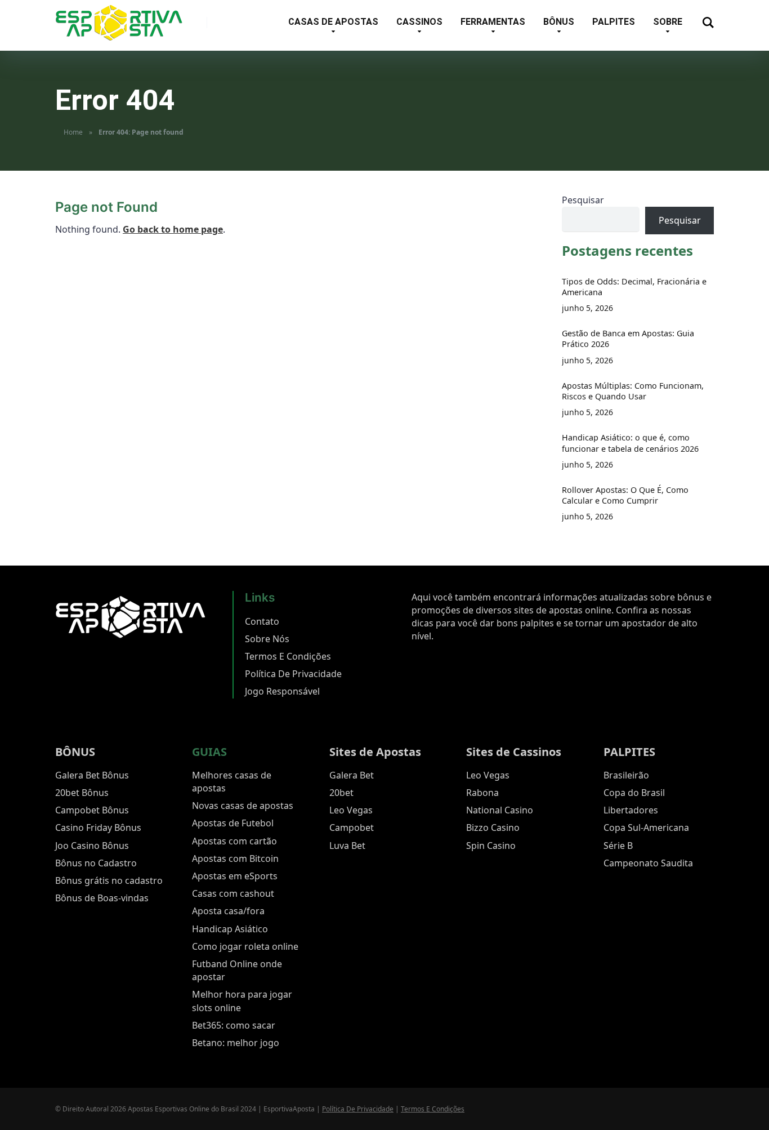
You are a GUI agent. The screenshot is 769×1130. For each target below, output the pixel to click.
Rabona (482, 792)
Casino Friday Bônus (98, 827)
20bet (341, 792)
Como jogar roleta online (245, 946)
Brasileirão (626, 775)
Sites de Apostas (375, 751)
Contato (262, 621)
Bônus (558, 21)
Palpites (613, 21)
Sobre (667, 21)
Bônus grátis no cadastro (109, 880)
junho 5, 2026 (587, 307)
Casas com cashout (233, 893)
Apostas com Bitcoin (235, 858)
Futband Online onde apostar (237, 970)
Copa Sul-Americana (646, 827)
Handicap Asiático (230, 929)
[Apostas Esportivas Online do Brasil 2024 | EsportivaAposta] (119, 23)
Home (73, 132)
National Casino (499, 810)
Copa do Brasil (634, 792)
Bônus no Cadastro (96, 863)
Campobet (351, 827)
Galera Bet (351, 775)
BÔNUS (75, 751)
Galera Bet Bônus (92, 775)
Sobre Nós (267, 639)
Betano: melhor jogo (235, 1042)
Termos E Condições (288, 656)
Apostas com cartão (234, 841)
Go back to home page (173, 229)
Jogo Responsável (282, 691)
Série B (618, 845)
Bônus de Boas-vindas (102, 898)
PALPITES (629, 751)
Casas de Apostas (333, 21)
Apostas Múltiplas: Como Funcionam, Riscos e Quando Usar (633, 391)
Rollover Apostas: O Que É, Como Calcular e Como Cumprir (625, 495)
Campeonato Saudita (648, 863)
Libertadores (630, 810)
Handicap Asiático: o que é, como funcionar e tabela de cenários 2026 (630, 442)
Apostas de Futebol (233, 823)
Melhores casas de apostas (231, 781)
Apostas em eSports (235, 876)
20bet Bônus (82, 792)
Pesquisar (583, 200)
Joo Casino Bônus (92, 845)
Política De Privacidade (293, 674)
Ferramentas (492, 21)
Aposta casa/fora (228, 911)
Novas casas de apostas (242, 805)
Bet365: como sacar (233, 1025)
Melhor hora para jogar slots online (242, 1000)
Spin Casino (491, 845)
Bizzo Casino (493, 827)
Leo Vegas (351, 810)
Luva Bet (347, 845)
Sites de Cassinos (513, 751)
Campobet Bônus (92, 810)
